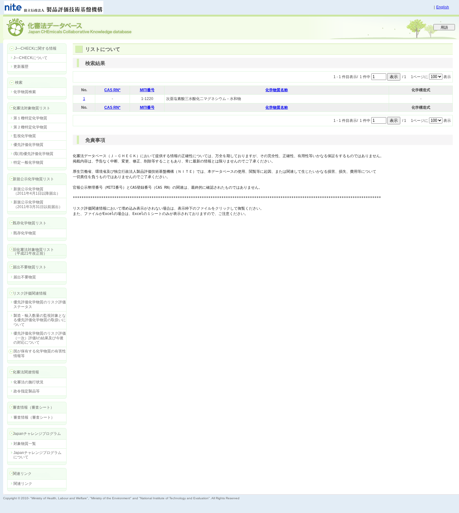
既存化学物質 (24, 233)
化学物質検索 (24, 92)
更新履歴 (20, 66)
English (442, 7)
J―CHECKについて (30, 58)
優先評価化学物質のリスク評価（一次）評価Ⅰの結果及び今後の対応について (39, 338)
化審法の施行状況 (28, 382)
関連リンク (22, 483)
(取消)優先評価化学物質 (33, 154)
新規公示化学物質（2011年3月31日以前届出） (37, 204)
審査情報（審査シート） (34, 417)
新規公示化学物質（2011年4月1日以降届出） (36, 191)
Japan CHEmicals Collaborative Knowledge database (79, 27)
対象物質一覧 (24, 443)
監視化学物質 (24, 136)
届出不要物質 (24, 277)
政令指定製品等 (26, 391)
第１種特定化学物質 (30, 118)
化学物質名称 (276, 90)
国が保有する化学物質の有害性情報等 (39, 353)
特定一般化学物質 (28, 162)
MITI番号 (147, 90)
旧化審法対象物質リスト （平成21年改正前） (30, 251)
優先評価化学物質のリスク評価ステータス (39, 304)
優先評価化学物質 (28, 144)
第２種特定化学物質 (30, 127)
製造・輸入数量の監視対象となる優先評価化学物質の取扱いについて (39, 320)
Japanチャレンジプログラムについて (37, 455)
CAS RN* (112, 90)
